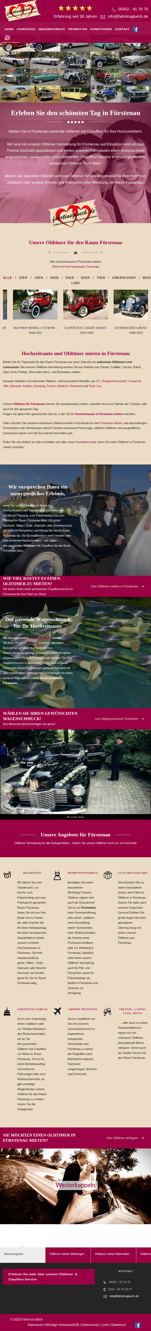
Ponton (51, 386)
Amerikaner (124, 277)
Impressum (35, 1324)
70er (101, 277)
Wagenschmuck (52, 29)
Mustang (39, 386)
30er (38, 277)
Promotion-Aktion (111, 423)
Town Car (95, 386)
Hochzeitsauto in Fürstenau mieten (99, 414)
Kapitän (27, 386)
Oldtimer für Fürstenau (29, 404)
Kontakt (122, 29)
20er (23, 277)
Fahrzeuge (26, 29)
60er (85, 277)
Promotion (77, 29)
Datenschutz (90, 1324)
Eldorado (15, 386)
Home (9, 29)
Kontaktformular (86, 442)
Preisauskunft (38, 54)
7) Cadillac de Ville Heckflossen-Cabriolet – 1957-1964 (126, 332)
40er (54, 277)
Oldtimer (32, 642)
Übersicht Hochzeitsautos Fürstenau (75, 266)
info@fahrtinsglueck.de (128, 16)
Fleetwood (76, 386)
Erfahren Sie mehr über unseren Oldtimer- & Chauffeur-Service (42, 1276)
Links (105, 1324)
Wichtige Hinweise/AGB (62, 1324)
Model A (62, 386)
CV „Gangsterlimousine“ (111, 381)
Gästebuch (118, 1324)
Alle (7, 277)
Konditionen (101, 29)
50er (69, 277)
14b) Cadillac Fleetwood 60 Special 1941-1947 (75, 332)
